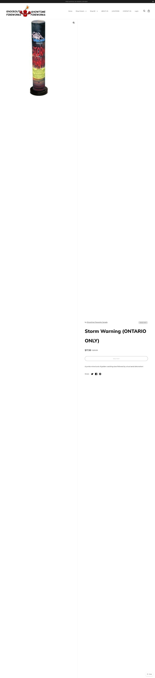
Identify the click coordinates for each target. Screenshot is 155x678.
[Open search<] (144, 11)
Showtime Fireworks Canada (97, 322)
